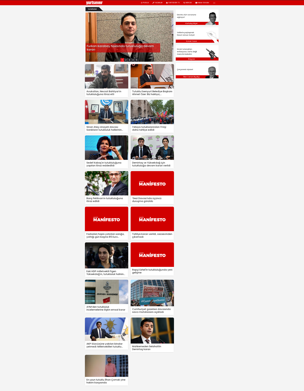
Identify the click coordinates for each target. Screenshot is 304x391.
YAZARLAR (158, 2)
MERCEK (188, 2)
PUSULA (146, 2)
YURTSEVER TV (174, 2)
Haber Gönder (203, 2)
